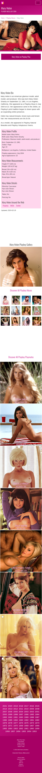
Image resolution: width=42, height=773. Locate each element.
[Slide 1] (8, 284)
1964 (10, 728)
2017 (26, 706)
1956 (18, 731)
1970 (15, 726)
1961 (26, 728)
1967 (32, 726)
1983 (21, 720)
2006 (10, 712)
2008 (37, 709)
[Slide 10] (34, 284)
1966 (37, 726)
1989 (26, 717)
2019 (15, 706)
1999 (10, 714)
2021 (5, 706)
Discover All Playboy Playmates (21, 357)
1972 (5, 726)
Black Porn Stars (21, 739)
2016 (32, 706)
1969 (21, 726)
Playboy (5, 205)
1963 (15, 728)
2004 (21, 712)
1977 (15, 723)
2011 (21, 709)
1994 (37, 714)
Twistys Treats (21, 746)
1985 (10, 720)
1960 (32, 728)
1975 (26, 723)
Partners (21, 764)
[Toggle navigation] (38, 3)
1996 (26, 714)
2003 (26, 712)
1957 (13, 731)
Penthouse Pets (21, 744)
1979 (5, 723)
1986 (5, 720)
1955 (24, 731)
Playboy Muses (10, 18)
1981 (32, 720)
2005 (15, 712)
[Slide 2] (11, 284)
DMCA (21, 761)
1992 (10, 717)
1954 (29, 731)
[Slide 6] (22, 284)
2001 (37, 712)
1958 (7, 731)
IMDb (12, 205)
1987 (37, 717)
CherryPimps (21, 741)
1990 (21, 717)
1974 (32, 723)
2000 (5, 714)
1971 (10, 726)
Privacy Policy (21, 757)
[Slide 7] (25, 284)
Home (2, 18)
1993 (5, 717)
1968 (26, 726)
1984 (15, 720)
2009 (32, 709)
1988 (32, 717)
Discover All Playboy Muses (21, 290)
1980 (37, 720)
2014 (5, 709)
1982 (26, 720)
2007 (5, 712)
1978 (10, 723)
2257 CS (21, 762)
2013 (10, 709)
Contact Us (21, 765)
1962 (21, 728)
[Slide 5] (19, 284)
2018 (21, 706)
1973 (37, 723)
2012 (15, 709)
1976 (21, 723)
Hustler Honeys (21, 743)
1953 (34, 731)
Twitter (18, 205)
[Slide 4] (16, 284)
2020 (10, 706)
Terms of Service (21, 759)
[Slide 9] (31, 284)
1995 (32, 714)
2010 (26, 709)
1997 (21, 714)
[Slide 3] (14, 284)
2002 (32, 712)
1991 (15, 717)
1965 (5, 728)
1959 (37, 728)
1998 (15, 714)
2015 (37, 706)
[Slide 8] (28, 284)
